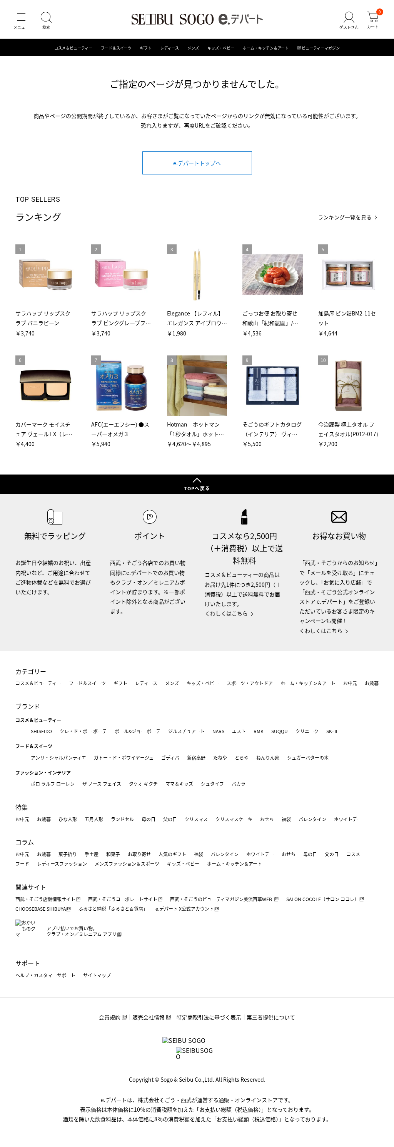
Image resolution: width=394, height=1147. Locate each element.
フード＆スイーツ (116, 48)
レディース (169, 48)
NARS (218, 731)
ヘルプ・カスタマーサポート (45, 975)
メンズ (193, 48)
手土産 (91, 854)
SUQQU (279, 731)
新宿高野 (196, 757)
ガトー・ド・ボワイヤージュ (124, 757)
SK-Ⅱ (332, 731)
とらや (242, 757)
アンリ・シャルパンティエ (58, 757)
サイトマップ (97, 975)
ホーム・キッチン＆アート (266, 48)
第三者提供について (271, 1017)
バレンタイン (312, 819)
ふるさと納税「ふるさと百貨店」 (113, 908)
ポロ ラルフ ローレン (53, 783)
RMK (259, 731)
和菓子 (113, 854)
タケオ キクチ (143, 783)
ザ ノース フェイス (101, 783)
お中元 (350, 683)
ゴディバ (170, 757)
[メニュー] (21, 20)
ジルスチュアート (186, 731)
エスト (239, 731)
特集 (21, 807)
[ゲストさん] (349, 20)
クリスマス (196, 819)
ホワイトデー (348, 819)
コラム (24, 842)
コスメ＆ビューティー (73, 48)
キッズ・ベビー (220, 48)
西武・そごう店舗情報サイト (45, 899)
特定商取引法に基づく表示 (209, 1017)
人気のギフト (172, 854)
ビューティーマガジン (321, 48)
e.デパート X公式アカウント (184, 908)
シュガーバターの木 (308, 757)
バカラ (238, 783)
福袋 (286, 819)
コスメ (353, 854)
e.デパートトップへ (197, 163)
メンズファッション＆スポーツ (127, 863)
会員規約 (109, 1017)
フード (22, 863)
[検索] (46, 20)
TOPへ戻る (197, 488)
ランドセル (122, 819)
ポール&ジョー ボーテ (137, 731)
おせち (267, 819)
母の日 (148, 819)
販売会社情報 (148, 1017)
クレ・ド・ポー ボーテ (83, 731)
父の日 (170, 819)
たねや (220, 757)
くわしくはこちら (226, 613)
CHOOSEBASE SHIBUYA (40, 908)
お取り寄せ (139, 854)
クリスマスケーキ (233, 819)
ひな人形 (67, 819)
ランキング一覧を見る (345, 217)
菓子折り (67, 854)
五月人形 (94, 819)
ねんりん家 (267, 757)
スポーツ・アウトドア (250, 683)
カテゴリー (30, 671)
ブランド (27, 706)
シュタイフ (212, 783)
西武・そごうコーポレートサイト (122, 899)
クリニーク (307, 731)
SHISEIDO (41, 731)
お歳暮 (372, 683)
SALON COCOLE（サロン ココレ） (322, 899)
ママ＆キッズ (179, 783)
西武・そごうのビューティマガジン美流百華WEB (221, 899)
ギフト (146, 48)
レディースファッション (62, 863)
